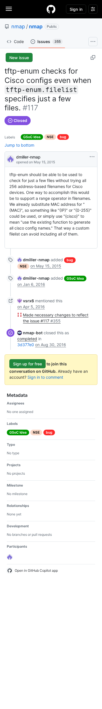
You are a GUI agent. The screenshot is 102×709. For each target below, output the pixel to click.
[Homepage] (51, 9)
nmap (18, 26)
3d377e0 (25, 344)
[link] (33, 260)
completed (27, 338)
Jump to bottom (19, 145)
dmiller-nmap (28, 157)
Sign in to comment (45, 377)
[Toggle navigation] (9, 9)
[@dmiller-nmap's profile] (10, 158)
